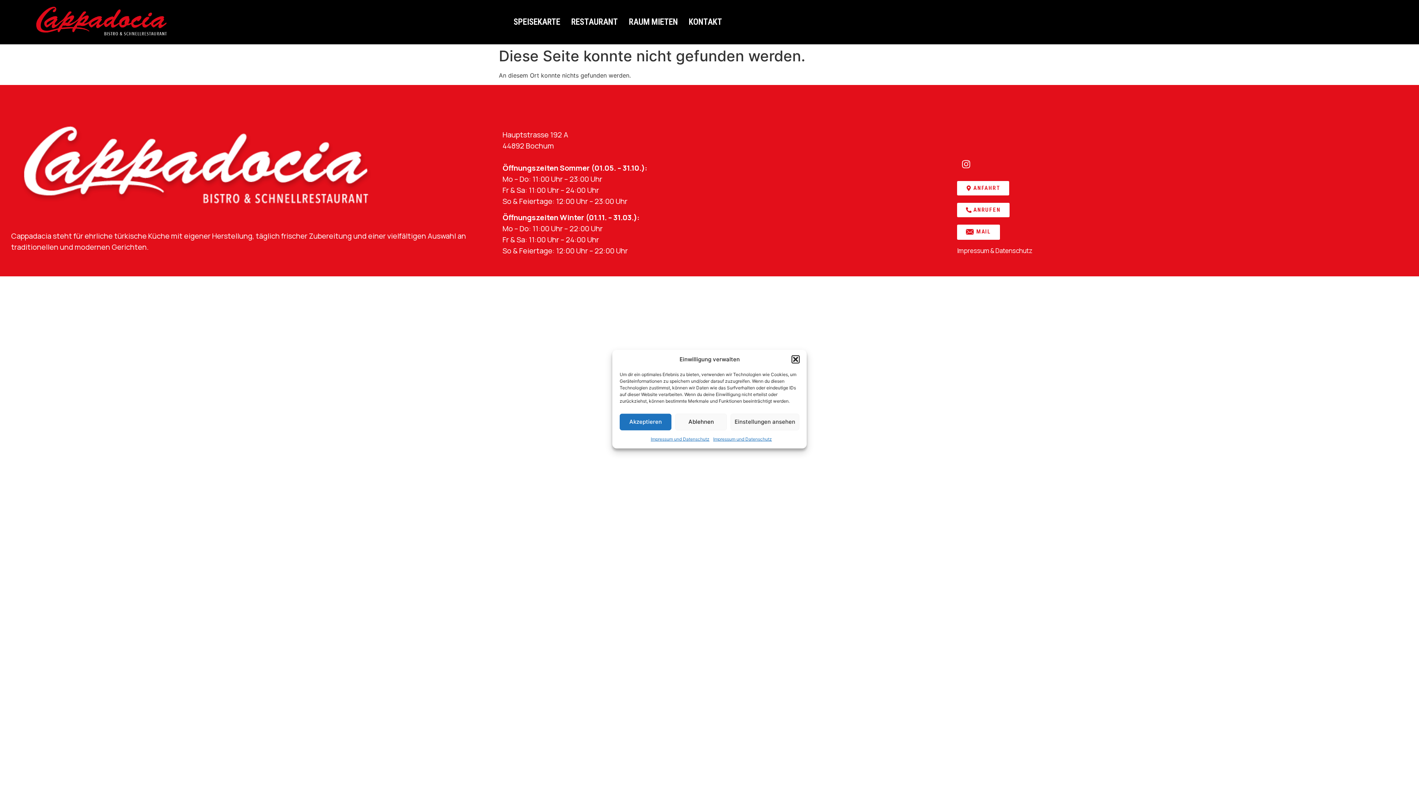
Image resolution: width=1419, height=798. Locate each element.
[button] (795, 359)
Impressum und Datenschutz (680, 438)
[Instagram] (966, 164)
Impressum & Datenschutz (994, 250)
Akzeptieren (645, 421)
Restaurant (594, 22)
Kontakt (705, 22)
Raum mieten (653, 22)
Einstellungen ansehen (765, 421)
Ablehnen (701, 421)
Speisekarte (537, 22)
